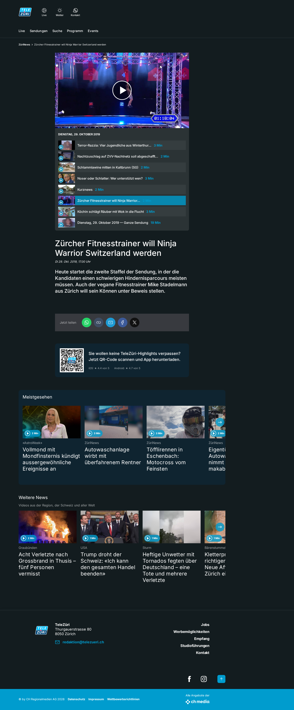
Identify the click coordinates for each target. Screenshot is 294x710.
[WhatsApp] (86, 322)
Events (93, 31)
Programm (75, 31)
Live (22, 31)
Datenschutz (76, 699)
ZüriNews (24, 44)
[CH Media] (197, 701)
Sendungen (39, 31)
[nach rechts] (220, 422)
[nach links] (24, 422)
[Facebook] (122, 322)
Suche (57, 31)
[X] (134, 322)
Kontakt (202, 653)
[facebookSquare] (189, 679)
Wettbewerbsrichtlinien (123, 699)
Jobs (205, 625)
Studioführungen (194, 646)
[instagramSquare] (204, 679)
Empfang (201, 639)
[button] (98, 322)
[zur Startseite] (25, 12)
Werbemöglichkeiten (191, 632)
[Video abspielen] (122, 90)
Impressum (96, 699)
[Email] (110, 322)
